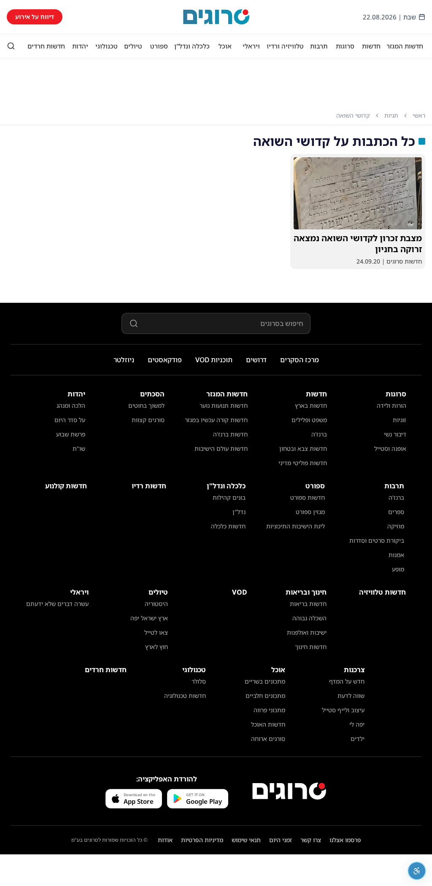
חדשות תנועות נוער (224, 405)
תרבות (318, 46)
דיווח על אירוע (34, 17)
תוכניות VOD (213, 359)
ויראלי (251, 46)
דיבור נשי (395, 434)
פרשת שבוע (70, 434)
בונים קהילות (229, 497)
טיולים (133, 46)
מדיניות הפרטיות (202, 840)
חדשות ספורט (307, 497)
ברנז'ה (319, 434)
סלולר (199, 681)
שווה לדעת (351, 696)
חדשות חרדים (46, 46)
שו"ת (79, 448)
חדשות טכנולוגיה (185, 696)
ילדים (357, 739)
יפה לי (356, 724)
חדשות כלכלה (228, 526)
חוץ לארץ (156, 647)
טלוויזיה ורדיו (285, 46)
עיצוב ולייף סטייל (343, 710)
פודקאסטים (165, 359)
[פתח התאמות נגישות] (416, 870)
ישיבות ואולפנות (307, 632)
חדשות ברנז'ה (230, 434)
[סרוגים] (289, 791)
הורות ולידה (391, 405)
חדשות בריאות (308, 604)
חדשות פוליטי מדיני (302, 463)
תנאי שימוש (246, 840)
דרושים (256, 359)
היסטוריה (156, 604)
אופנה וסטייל (390, 448)
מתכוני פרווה (269, 710)
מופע (398, 569)
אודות (165, 840)
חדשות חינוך (311, 647)
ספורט (159, 46)
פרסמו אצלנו (345, 840)
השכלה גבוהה (309, 618)
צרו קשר (310, 840)
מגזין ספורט (310, 512)
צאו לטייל (156, 632)
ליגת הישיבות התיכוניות (295, 526)
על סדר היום (69, 420)
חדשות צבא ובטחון (303, 448)
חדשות (371, 46)
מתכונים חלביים (265, 696)
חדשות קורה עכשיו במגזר (216, 420)
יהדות (80, 46)
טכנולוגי (106, 46)
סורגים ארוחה (268, 739)
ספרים (396, 512)
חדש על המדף (346, 681)
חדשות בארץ (311, 405)
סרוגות (345, 46)
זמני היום (280, 840)
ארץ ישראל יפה (149, 618)
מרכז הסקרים (299, 359)
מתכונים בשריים (265, 681)
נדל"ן (239, 512)
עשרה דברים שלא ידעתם (57, 604)
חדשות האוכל (268, 724)
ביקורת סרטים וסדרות (376, 540)
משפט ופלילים (309, 420)
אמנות (396, 555)
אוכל (225, 46)
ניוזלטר (123, 359)
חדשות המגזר (404, 46)
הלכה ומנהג (71, 405)
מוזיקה (395, 526)
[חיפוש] (11, 46)
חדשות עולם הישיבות (221, 448)
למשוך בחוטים (146, 405)
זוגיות (399, 420)
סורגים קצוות (148, 420)
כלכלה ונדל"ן (192, 46)
